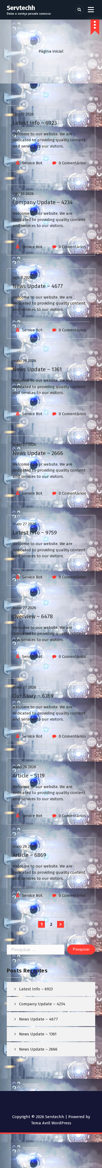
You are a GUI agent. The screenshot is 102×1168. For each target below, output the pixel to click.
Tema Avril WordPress (51, 1123)
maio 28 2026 (24, 360)
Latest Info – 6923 (35, 123)
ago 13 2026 (23, 114)
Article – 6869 (29, 855)
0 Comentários (72, 163)
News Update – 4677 (38, 286)
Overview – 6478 (33, 616)
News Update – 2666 (38, 453)
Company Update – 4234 (43, 202)
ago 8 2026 (22, 277)
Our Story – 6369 (33, 696)
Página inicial (51, 51)
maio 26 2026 (24, 766)
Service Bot (32, 163)
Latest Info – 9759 (35, 532)
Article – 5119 (29, 775)
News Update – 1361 (37, 369)
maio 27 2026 (24, 444)
